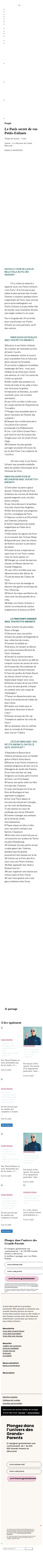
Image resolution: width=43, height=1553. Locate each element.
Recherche (10, 40)
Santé (8, 31)
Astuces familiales (11, 1348)
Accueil (9, 9)
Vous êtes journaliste (12, 1333)
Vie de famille (12, 14)
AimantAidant (12, 28)
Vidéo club (10, 19)
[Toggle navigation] (19, 5)
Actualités (10, 11)
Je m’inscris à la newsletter (16, 1017)
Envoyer (29, 1549)
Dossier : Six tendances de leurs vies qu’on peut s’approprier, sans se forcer (10, 1049)
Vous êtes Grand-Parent (13, 1331)
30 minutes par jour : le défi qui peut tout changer (31, 1053)
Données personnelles (12, 1403)
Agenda (9, 24)
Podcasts (9, 16)
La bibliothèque (12, 43)
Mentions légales (10, 1397)
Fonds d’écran (9, 1351)
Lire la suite (6, 1070)
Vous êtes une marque (13, 1336)
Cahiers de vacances (12, 1346)
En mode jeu (11, 33)
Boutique (10, 36)
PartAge (21, 1413)
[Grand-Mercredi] (9, 4)
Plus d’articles (6, 1125)
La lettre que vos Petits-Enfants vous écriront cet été (32, 1199)
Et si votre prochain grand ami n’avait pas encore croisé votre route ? (9, 1097)
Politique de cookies (11, 1400)
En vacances (11, 21)
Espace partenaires (11, 1365)
